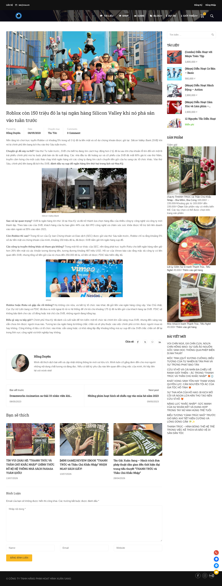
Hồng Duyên (13, 132)
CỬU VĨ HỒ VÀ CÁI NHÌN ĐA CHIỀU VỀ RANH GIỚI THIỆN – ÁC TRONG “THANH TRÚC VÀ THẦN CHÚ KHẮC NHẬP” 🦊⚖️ (190, 372)
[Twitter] (145, 341)
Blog (157, 15)
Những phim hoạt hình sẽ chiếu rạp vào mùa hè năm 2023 (123, 395)
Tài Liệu (108, 15)
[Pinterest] (152, 341)
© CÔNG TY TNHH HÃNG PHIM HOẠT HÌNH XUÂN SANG (38, 578)
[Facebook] (137, 341)
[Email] (216, 572)
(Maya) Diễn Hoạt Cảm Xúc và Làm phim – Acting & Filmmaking (198, 106)
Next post (154, 390)
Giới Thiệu (189, 15)
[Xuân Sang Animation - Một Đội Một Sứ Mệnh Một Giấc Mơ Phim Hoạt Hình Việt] (18, 16)
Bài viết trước (17, 390)
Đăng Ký (198, 5)
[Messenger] (216, 565)
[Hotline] (216, 552)
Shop (125, 15)
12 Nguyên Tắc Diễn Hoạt (200, 118)
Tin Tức (52, 132)
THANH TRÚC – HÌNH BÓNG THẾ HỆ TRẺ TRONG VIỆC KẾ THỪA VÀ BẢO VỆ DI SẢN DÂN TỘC (191, 429)
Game (141, 15)
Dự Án (172, 15)
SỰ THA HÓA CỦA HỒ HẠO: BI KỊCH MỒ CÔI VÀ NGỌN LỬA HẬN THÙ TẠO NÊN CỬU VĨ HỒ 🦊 (190, 395)
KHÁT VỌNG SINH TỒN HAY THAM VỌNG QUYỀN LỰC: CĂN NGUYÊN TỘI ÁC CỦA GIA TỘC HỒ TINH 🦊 (191, 384)
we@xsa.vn (24, 5)
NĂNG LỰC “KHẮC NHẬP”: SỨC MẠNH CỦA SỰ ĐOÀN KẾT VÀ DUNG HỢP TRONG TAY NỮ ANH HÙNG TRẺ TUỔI (189, 407)
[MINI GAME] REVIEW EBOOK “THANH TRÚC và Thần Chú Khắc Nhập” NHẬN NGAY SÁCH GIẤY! (83, 464)
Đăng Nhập (211, 5)
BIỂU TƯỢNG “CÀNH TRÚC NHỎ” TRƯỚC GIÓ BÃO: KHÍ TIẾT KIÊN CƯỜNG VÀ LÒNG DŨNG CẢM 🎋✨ (191, 418)
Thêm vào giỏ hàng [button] (193, 270)
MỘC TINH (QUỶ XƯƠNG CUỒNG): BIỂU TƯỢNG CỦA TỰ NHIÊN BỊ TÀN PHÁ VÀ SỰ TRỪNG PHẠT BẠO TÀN (190, 361)
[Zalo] (216, 559)
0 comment (73, 132)
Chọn (180, 206)
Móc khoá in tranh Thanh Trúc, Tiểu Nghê (189, 323)
